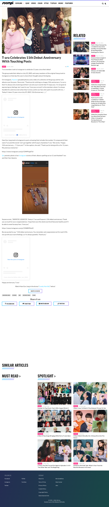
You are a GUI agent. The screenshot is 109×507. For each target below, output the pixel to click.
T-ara (34, 295)
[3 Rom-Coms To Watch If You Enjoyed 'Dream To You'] (90, 393)
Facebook (10, 304)
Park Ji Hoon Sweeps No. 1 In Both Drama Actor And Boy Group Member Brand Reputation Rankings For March (99, 48)
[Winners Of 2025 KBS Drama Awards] (81, 72)
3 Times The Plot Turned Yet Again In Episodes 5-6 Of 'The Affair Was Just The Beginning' (54, 466)
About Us (41, 478)
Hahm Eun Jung (6, 295)
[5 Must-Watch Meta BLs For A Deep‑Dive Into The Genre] (90, 421)
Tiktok (62, 303)
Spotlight (45, 375)
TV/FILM (53, 3)
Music (60, 3)
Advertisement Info (44, 495)
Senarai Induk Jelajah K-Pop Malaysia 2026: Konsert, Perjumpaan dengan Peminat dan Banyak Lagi (98, 61)
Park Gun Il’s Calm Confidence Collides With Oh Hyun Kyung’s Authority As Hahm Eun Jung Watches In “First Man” (98, 102)
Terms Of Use (42, 482)
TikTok (23, 478)
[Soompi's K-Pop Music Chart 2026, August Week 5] (54, 393)
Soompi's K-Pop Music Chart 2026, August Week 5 (53, 408)
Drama (93, 68)
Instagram (22, 155)
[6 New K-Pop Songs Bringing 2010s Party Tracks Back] (54, 421)
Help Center (59, 482)
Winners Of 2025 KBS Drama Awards (98, 71)
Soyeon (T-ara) (26, 295)
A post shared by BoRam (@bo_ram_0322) (16, 277)
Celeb (40, 3)
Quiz (27, 3)
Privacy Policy (42, 485)
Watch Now (35, 291)
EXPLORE (18, 3)
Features (69, 3)
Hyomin (14, 80)
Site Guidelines (60, 478)
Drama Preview (94, 81)
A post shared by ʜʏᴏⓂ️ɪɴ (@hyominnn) (16, 135)
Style (46, 3)
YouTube (24, 482)
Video (33, 3)
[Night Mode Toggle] (105, 3)
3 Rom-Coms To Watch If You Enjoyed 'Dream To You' (89, 408)
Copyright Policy (43, 492)
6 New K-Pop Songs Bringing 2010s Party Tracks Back (54, 436)
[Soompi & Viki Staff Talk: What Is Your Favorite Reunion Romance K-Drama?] (90, 450)
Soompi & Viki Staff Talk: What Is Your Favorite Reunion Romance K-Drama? (87, 466)
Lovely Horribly (44, 286)
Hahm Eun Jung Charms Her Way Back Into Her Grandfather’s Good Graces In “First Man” (98, 87)
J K (68, 66)
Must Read (10, 375)
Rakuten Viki (58, 502)
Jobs (57, 485)
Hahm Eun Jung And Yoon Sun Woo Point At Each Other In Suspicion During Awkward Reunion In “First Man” (99, 118)
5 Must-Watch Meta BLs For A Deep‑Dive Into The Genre (88, 436)
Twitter (27, 304)
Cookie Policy (42, 489)
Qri (3, 155)
